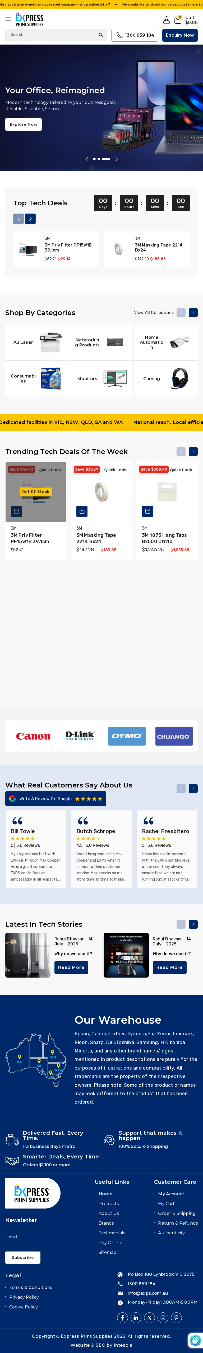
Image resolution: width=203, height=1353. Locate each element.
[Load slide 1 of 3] (97, 159)
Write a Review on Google (46, 798)
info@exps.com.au (148, 1293)
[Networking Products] (101, 342)
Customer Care (175, 1182)
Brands (106, 1223)
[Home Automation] (165, 342)
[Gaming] (165, 378)
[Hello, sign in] (166, 20)
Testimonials (112, 1232)
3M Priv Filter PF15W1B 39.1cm (68, 248)
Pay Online (110, 1242)
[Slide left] (18, 219)
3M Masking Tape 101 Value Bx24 (100, 669)
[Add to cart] (81, 511)
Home (105, 1193)
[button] (10, 19)
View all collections (154, 312)
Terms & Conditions (31, 1287)
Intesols (123, 1345)
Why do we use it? (73, 954)
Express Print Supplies (87, 1336)
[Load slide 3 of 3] (108, 159)
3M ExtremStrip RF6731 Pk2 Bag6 (162, 669)
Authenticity (171, 1232)
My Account (171, 1193)
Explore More (24, 134)
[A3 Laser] (37, 342)
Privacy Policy (24, 1297)
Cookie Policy (23, 1306)
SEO (101, 1345)
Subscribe (23, 1257)
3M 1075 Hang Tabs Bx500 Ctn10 (164, 538)
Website (81, 1345)
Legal (13, 1275)
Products (109, 1203)
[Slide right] (30, 219)
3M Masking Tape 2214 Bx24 (158, 248)
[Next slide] (116, 159)
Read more (71, 967)
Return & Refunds (178, 1223)
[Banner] (33, 736)
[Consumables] (37, 378)
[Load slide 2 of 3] (104, 159)
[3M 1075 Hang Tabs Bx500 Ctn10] (167, 492)
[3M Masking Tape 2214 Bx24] (118, 249)
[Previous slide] (86, 159)
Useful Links (112, 1182)
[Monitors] (101, 378)
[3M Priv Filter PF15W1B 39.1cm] (28, 249)
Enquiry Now (180, 35)
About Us (109, 1213)
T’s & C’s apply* (32, 4)
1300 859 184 (139, 35)
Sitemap (107, 1252)
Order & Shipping (177, 1213)
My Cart (166, 1203)
